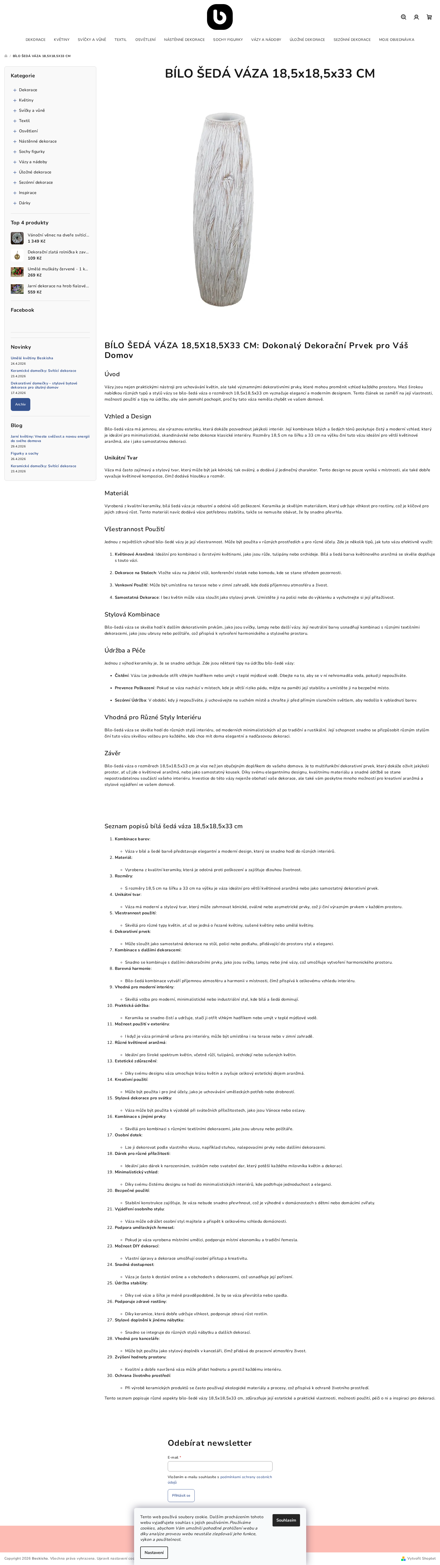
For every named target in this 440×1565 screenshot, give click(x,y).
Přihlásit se (181, 1495)
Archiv (20, 404)
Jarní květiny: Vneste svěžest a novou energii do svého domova (50, 439)
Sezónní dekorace (36, 182)
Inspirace (28, 193)
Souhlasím (286, 1520)
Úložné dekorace (35, 172)
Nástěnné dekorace (38, 141)
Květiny (26, 100)
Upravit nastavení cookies (119, 1558)
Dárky (25, 203)
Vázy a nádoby (33, 162)
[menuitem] (36, 40)
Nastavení (154, 1552)
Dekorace (28, 90)
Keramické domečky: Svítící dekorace (44, 371)
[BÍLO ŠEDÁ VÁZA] (220, 202)
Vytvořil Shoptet (421, 1558)
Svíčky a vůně (32, 110)
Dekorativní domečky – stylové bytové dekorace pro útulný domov (44, 385)
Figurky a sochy (25, 454)
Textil (24, 121)
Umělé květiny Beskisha (32, 358)
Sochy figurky (32, 151)
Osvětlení (28, 131)
